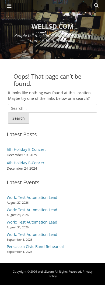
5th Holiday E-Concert (26, 149)
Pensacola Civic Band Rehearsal (35, 246)
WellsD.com (53, 26)
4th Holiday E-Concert (26, 162)
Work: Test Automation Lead (32, 197)
